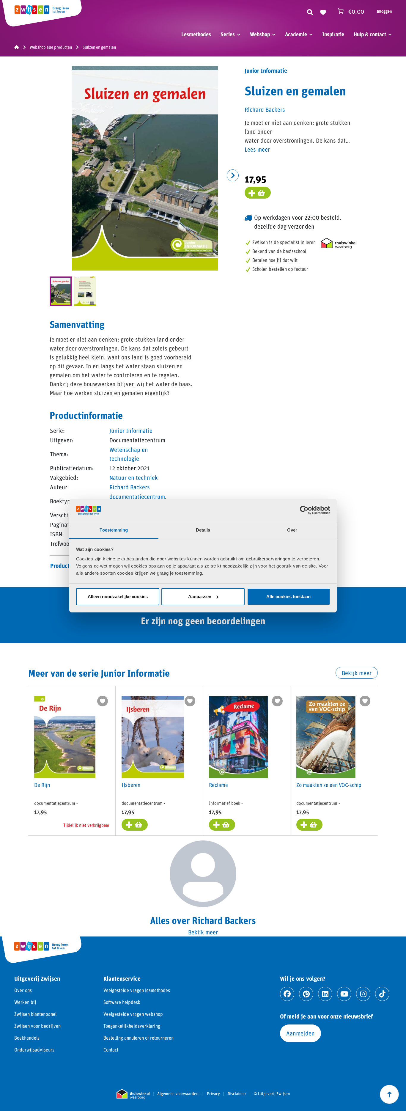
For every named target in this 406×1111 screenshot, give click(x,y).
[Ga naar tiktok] (382, 994)
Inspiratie (333, 34)
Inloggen (384, 11)
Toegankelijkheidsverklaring (131, 1026)
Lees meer (257, 149)
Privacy (213, 1093)
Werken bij (25, 1002)
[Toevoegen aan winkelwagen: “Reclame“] (222, 825)
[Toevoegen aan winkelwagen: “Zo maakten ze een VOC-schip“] (309, 825)
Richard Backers (129, 487)
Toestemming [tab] (114, 529)
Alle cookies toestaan (288, 596)
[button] (233, 175)
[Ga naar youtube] (344, 994)
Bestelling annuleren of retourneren (138, 1038)
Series (228, 34)
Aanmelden (300, 1033)
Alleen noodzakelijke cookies (118, 596)
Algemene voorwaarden (177, 1093)
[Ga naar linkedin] (325, 994)
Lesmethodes (196, 34)
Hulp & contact (370, 34)
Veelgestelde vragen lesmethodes (136, 990)
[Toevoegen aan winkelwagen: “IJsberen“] (135, 825)
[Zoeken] (310, 11)
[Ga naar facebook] (287, 994)
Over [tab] (292, 529)
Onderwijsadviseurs (34, 1049)
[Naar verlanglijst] (323, 11)
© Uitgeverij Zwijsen (272, 1093)
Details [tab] (203, 529)
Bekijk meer (357, 673)
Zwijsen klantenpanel (35, 1014)
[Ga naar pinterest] (306, 994)
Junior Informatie (130, 430)
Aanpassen (199, 596)
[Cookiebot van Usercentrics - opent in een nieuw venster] (304, 510)
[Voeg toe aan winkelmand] (258, 193)
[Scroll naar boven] (389, 1094)
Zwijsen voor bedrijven (37, 1026)
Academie (296, 34)
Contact (110, 1049)
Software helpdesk (121, 1002)
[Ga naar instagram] (363, 994)
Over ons (23, 990)
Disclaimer (237, 1093)
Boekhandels (27, 1038)
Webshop (260, 34)
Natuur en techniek (133, 477)
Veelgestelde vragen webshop (133, 1014)
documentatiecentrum (137, 496)
